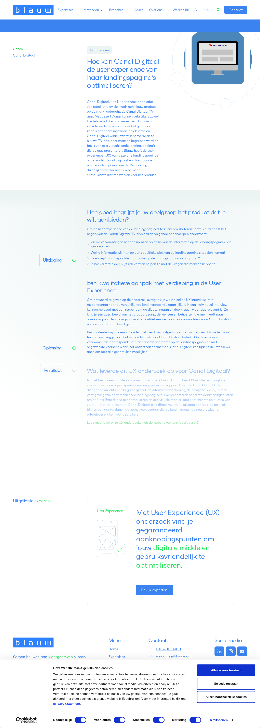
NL (197, 10)
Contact (236, 10)
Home (113, 649)
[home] (33, 10)
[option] (205, 9)
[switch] (119, 720)
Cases (18, 49)
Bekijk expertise (154, 590)
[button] (68, 10)
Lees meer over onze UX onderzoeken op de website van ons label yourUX (142, 422)
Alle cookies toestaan (226, 670)
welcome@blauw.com (174, 656)
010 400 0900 (168, 649)
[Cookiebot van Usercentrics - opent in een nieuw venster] (26, 720)
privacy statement (66, 703)
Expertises (116, 657)
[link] (235, 10)
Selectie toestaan (226, 683)
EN (205, 10)
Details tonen (218, 720)
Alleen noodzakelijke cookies (226, 697)
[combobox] (197, 9)
